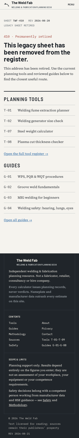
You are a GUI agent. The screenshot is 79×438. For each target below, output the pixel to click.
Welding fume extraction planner (36, 110)
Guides (13, 328)
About (45, 323)
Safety (13, 345)
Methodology (17, 334)
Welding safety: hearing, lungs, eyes (38, 208)
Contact (47, 334)
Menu (71, 4)
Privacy (47, 328)
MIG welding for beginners (31, 197)
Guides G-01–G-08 (54, 345)
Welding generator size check (33, 121)
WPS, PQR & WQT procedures (33, 176)
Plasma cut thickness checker (34, 141)
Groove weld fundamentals (31, 187)
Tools (12, 323)
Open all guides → (18, 220)
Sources (14, 339)
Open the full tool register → (26, 153)
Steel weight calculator (28, 131)
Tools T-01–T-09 (53, 339)
